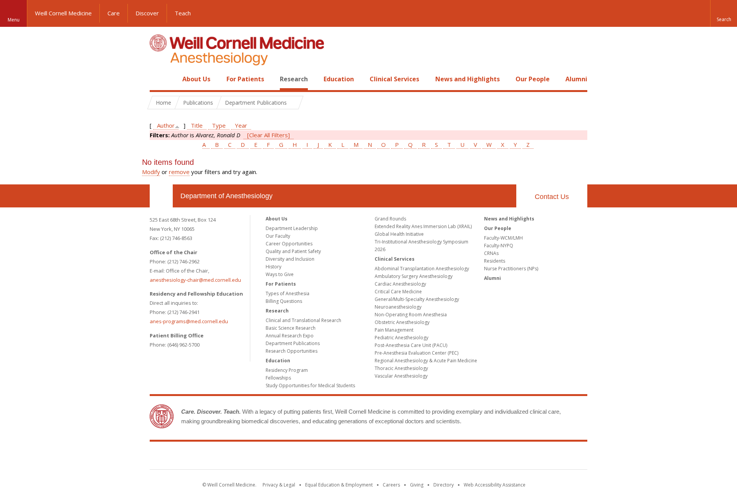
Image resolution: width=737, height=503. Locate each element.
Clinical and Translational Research (303, 320)
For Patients (245, 79)
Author (166, 125)
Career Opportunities (289, 243)
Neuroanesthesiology (398, 307)
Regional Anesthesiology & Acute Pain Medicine (426, 360)
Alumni (576, 79)
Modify (151, 172)
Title (197, 125)
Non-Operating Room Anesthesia (411, 314)
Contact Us (552, 197)
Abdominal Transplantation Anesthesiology (422, 268)
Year (241, 125)
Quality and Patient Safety (293, 251)
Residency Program (287, 370)
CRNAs (491, 253)
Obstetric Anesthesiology (402, 322)
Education (339, 79)
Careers (391, 485)
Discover (147, 13)
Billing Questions (284, 301)
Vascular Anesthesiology (401, 376)
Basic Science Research (291, 328)
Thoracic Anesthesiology (401, 368)
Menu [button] (14, 19)
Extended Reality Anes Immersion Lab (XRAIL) (423, 226)
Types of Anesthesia (287, 293)
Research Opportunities (291, 351)
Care (113, 13)
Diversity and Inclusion (290, 259)
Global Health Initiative (399, 234)
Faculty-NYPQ (498, 245)
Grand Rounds (390, 218)
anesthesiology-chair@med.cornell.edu (195, 279)
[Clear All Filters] (268, 135)
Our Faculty (278, 236)
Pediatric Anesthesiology (401, 337)
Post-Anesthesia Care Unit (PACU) (411, 345)
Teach (183, 13)
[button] (723, 13)
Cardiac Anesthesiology (400, 284)
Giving (416, 485)
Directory (443, 485)
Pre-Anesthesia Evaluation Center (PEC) (416, 353)
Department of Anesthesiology (226, 196)
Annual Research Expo (290, 335)
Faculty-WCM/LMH (503, 238)
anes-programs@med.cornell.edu (189, 321)
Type (219, 125)
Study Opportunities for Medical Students (310, 385)
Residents (494, 261)
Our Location (161, 195)
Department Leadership (292, 228)
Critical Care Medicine (398, 291)
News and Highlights (467, 79)
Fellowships (278, 378)
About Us (196, 79)
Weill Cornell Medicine (63, 13)
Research (294, 79)
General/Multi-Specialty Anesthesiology (417, 299)
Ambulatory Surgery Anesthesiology (414, 276)
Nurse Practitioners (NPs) (511, 268)
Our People (533, 79)
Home (158, 79)
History (273, 266)
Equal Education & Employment (339, 485)
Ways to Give (280, 274)
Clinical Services (394, 79)
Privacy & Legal (279, 485)
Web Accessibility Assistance (494, 485)
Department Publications (293, 343)
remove (179, 172)
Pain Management (394, 330)
